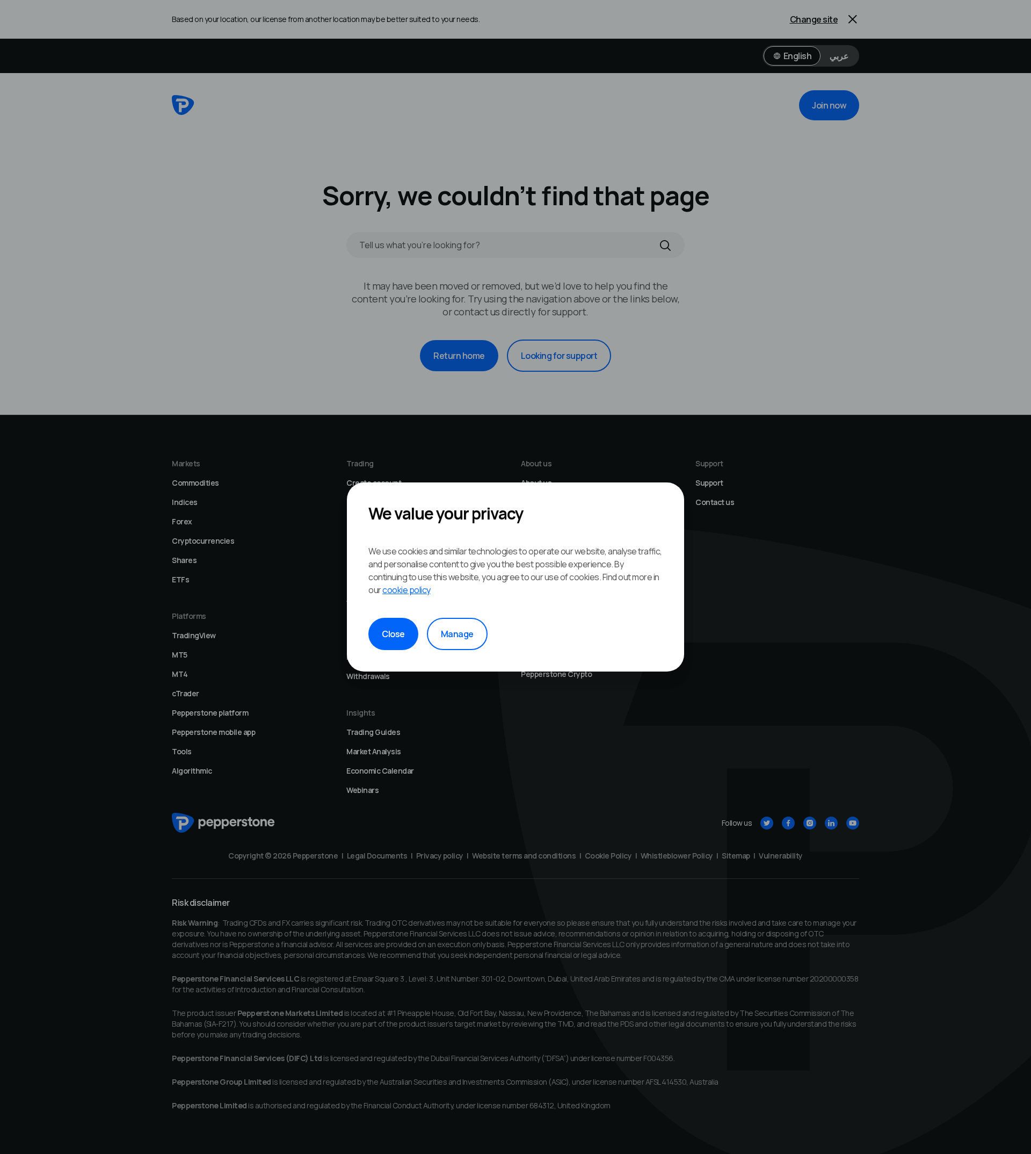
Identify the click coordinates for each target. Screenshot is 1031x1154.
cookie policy (406, 590)
